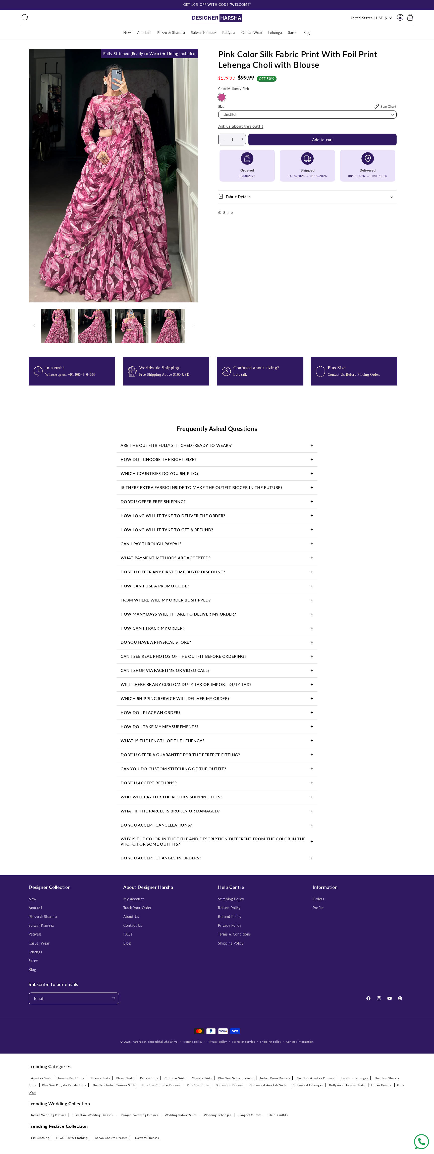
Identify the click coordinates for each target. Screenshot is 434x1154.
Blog (32, 969)
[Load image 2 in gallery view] (95, 326)
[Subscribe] (113, 998)
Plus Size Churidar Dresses (161, 1085)
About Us (131, 916)
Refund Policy (229, 916)
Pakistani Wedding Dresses (93, 1115)
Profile (318, 908)
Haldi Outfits (278, 1115)
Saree (33, 961)
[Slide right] (192, 326)
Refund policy (192, 1041)
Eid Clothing (40, 1137)
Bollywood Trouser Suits (347, 1085)
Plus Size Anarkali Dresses (315, 1078)
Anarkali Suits (41, 1078)
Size (221, 106)
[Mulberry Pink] (221, 97)
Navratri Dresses (147, 1137)
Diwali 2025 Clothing (71, 1137)
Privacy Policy (229, 925)
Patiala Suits (149, 1078)
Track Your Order (137, 908)
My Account (133, 899)
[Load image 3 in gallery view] (132, 326)
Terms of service (243, 1041)
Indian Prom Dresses (275, 1078)
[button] (25, 18)
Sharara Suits (100, 1078)
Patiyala (35, 934)
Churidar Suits (175, 1078)
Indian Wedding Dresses (48, 1115)
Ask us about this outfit (240, 126)
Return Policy (229, 908)
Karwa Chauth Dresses (111, 1137)
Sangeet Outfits (250, 1115)
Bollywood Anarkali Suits (268, 1085)
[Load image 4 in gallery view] (168, 326)
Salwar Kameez (41, 925)
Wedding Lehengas (218, 1115)
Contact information (300, 1041)
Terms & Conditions (234, 934)
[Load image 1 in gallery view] (58, 326)
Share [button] (228, 212)
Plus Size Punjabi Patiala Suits (64, 1085)
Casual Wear (39, 943)
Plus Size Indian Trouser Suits (113, 1085)
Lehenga (35, 952)
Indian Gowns (381, 1085)
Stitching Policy (231, 899)
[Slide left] (34, 326)
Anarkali (35, 908)
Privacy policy (217, 1041)
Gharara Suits (202, 1078)
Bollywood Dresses (230, 1085)
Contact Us (132, 925)
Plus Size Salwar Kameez (236, 1078)
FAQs (127, 934)
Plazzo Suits (125, 1078)
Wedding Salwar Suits (180, 1115)
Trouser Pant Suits (71, 1078)
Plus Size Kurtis (198, 1085)
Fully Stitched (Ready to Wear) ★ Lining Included (149, 53)
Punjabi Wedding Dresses (139, 1115)
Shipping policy (270, 1041)
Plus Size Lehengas (354, 1078)
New (32, 899)
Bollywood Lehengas (308, 1085)
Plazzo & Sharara (43, 916)
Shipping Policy (231, 943)
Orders (318, 899)
